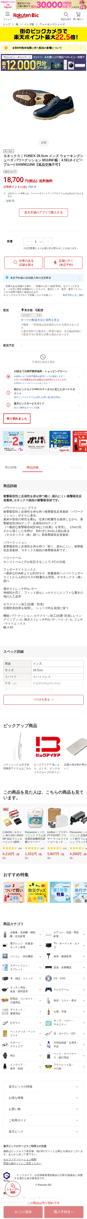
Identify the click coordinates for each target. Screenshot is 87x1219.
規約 (81, 295)
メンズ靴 (29, 24)
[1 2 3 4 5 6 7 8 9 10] (38, 241)
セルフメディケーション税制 (19, 1159)
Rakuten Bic (26, 16)
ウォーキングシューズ (52, 24)
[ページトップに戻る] (80, 1205)
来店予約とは (70, 295)
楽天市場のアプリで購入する (43, 212)
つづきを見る (41, 699)
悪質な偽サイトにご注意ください (22, 1163)
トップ (6, 24)
